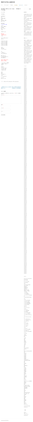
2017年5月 (25, 183)
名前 (2, 104)
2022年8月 (25, 117)
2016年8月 (25, 192)
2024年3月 (25, 98)
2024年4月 (25, 97)
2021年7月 (25, 131)
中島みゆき (25, 335)
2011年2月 (25, 260)
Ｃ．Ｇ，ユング (26, 404)
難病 (24, 401)
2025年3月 (25, 85)
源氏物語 (25, 373)
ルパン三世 (25, 333)
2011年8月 (25, 254)
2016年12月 (25, 188)
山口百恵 (25, 355)
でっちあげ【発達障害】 (27, 302)
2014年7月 (25, 218)
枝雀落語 (25, 370)
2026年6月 (25, 70)
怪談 (24, 361)
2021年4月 (25, 134)
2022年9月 (25, 116)
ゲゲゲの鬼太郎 (26, 311)
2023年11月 (25, 102)
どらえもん (25, 305)
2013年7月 (25, 230)
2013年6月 (25, 231)
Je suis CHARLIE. (26, 282)
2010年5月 (25, 270)
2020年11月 (25, 139)
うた (24, 298)
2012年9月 (25, 241)
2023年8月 (25, 105)
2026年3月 (25, 73)
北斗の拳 (25, 342)
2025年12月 (25, 76)
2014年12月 (25, 213)
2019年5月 (25, 158)
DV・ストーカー (26, 280)
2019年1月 (25, 162)
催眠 (24, 339)
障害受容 (25, 400)
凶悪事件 (25, 341)
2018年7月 (25, 168)
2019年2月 (25, 161)
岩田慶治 (25, 356)
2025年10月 (25, 78)
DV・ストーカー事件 (26, 281)
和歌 (24, 346)
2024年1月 (25, 100)
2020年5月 (25, 145)
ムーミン (25, 332)
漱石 (24, 374)
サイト (2, 111)
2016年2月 (25, 198)
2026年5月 (25, 71)
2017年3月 (25, 185)
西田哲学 (25, 396)
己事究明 (25, 357)
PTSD (24, 283)
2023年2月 (25, 111)
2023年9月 (25, 104)
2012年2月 (25, 248)
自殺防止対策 (25, 388)
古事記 (25, 344)
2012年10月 (25, 240)
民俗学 (25, 372)
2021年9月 (25, 129)
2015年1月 (25, 212)
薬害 (24, 391)
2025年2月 (25, 86)
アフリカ (25, 308)
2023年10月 (25, 103)
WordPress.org (26, 415)
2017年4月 (25, 184)
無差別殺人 (25, 376)
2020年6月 (25, 144)
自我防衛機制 (25, 387)
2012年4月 (25, 246)
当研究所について (26, 359)
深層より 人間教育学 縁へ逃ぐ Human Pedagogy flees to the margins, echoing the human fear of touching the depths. (28, 28)
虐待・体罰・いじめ (26, 393)
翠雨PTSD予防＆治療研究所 (8, 2)
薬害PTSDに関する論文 (27, 392)
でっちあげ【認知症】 (27, 304)
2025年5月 (25, 83)
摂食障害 (25, 363)
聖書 (24, 384)
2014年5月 (25, 220)
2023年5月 (25, 108)
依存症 (25, 338)
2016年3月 (25, 197)
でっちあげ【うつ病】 (27, 301)
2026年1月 (25, 75)
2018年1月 (25, 174)
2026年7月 (25, 69)
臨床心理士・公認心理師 (27, 386)
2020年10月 (25, 140)
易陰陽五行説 (25, 365)
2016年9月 (25, 191)
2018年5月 (25, 170)
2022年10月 (25, 115)
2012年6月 (25, 244)
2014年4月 (25, 221)
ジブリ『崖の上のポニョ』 (27, 318)
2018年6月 (25, 169)
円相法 (25, 340)
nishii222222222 (17, 81)
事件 (24, 336)
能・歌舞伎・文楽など (27, 385)
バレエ (25, 327)
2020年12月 (25, 138)
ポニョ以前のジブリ (26, 330)
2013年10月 (25, 227)
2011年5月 (25, 257)
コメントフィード (26, 414)
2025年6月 (25, 82)
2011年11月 (25, 251)
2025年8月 (25, 80)
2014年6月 (25, 219)
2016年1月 (25, 199)
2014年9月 (25, 216)
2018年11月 (25, 164)
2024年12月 (25, 88)
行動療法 (25, 394)
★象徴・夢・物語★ (26, 289)
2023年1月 (25, 112)
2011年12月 (25, 250)
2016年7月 (25, 193)
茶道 (24, 389)
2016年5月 (25, 195)
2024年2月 (25, 99)
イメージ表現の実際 (26, 310)
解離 (24, 398)
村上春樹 (25, 368)
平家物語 (25, 358)
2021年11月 (25, 127)
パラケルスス (25, 328)
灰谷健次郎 (25, 375)
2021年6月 (25, 132)
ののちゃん (25, 306)
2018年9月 (25, 166)
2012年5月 (25, 245)
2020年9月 (25, 141)
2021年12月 (25, 126)
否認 (24, 345)
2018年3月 (25, 172)
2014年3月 (25, 222)
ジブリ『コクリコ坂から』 (27, 313)
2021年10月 (25, 128)
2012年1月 (25, 249)
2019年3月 (25, 160)
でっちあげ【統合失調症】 (27, 303)
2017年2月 (25, 186)
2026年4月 (25, 72)
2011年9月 (25, 253)
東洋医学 (25, 369)
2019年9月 (25, 154)
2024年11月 (25, 89)
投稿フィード (25, 413)
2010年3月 (25, 272)
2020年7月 (25, 143)
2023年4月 (25, 109)
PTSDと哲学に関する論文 (27, 284)
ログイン (25, 412)
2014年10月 (25, 215)
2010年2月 (25, 273)
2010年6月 (25, 269)
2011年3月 (25, 259)
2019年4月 (25, 159)
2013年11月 (25, 226)
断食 (24, 364)
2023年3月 (25, 110)
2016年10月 (25, 190)
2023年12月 (25, 101)
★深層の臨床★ (26, 287)
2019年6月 (25, 157)
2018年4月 (25, 171)
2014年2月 (25, 223)
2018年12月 (25, 163)
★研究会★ (25, 288)
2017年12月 (25, 175)
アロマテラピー (26, 309)
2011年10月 (25, 252)
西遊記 (25, 397)
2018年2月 (25, 173)
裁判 (24, 395)
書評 (24, 366)
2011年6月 (25, 256)
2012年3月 (25, 247)
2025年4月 (25, 84)
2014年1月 (25, 224)
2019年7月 (25, 156)
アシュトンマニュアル (27, 307)
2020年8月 (25, 142)
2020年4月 (25, 146)
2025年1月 (25, 87)
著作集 (25, 390)
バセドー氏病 (25, 326)
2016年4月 (25, 196)
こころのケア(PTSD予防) (27, 300)
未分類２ (25, 367)
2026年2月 (25, 74)
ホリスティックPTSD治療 (27, 329)
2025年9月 (25, 79)
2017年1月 (25, 187)
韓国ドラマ (25, 403)
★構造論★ (25, 286)
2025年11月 (25, 77)
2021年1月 (25, 137)
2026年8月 (25, 68)
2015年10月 (25, 202)
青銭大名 (25, 402)
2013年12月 (25, 225)
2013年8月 (25, 229)
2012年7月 (25, 243)
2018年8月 (25, 167)
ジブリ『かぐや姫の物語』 (27, 312)
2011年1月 (25, 261)
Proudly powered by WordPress (5, 420)
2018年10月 (25, 165)
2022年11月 (25, 114)
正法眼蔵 (25, 371)
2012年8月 (25, 242)
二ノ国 (25, 337)
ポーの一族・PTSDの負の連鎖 (27, 331)
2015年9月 (25, 203)
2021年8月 (25, 130)
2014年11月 (25, 214)
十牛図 (25, 343)
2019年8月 (25, 155)
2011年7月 (25, 255)
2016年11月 (25, 189)
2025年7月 (25, 81)
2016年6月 (25, 194)
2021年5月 (25, 133)
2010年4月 (25, 271)
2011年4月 (25, 258)
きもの (25, 299)
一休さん (25, 334)
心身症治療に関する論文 (27, 360)
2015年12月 (25, 200)
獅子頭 (5, 81)
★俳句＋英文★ (26, 285)
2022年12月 (25, 113)
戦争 (24, 362)
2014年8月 (25, 217)
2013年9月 (25, 228)
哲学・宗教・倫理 (26, 347)
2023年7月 (25, 106)
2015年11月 (25, 201)
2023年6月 (25, 107)
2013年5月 (25, 232)
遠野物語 (25, 399)
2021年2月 (25, 136)
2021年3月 (25, 135)
